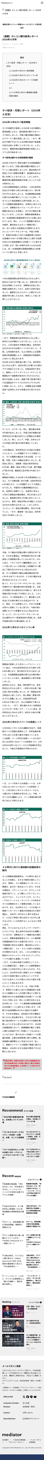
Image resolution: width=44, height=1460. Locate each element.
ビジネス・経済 (17, 44)
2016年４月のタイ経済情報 (21, 70)
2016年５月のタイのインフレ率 (23, 75)
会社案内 (5, 1440)
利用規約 (16, 1387)
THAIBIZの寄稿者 (19, 1440)
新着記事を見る (34, 1179)
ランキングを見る (34, 1302)
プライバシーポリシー (28, 1387)
